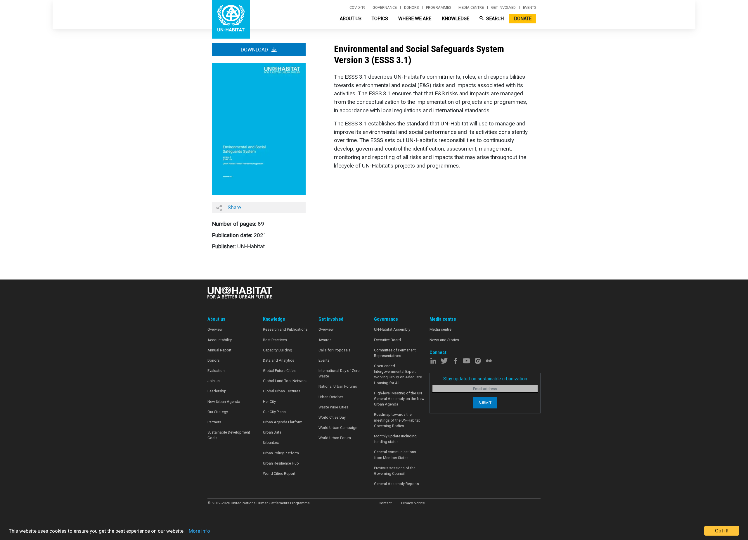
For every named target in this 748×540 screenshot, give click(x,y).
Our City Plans (274, 412)
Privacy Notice (413, 503)
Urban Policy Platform (281, 453)
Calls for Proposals (334, 350)
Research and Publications (285, 329)
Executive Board (387, 340)
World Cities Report (279, 473)
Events (529, 7)
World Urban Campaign (337, 427)
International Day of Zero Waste (339, 373)
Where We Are (414, 18)
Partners (214, 422)
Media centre (471, 7)
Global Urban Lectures (281, 391)
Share (233, 207)
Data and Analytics (278, 360)
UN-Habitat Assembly (392, 329)
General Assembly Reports (396, 484)
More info (199, 531)
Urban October (330, 397)
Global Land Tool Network (285, 381)
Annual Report (219, 350)
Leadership (216, 391)
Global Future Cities (279, 370)
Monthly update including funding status (395, 439)
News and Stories (444, 340)
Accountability (219, 340)
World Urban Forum (334, 438)
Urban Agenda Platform (282, 422)
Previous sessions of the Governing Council (394, 471)
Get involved (503, 7)
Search (494, 18)
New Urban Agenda (223, 401)
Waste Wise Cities (333, 407)
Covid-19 (357, 7)
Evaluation (216, 370)
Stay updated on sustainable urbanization (485, 379)
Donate (522, 18)
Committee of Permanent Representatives (395, 353)
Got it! (721, 531)
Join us (213, 381)
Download (255, 50)
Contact (385, 503)
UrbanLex (271, 442)
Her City (269, 401)
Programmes (438, 7)
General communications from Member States (395, 455)
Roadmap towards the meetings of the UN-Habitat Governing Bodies (397, 420)
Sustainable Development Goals (228, 435)
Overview (215, 329)
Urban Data (272, 432)
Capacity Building (277, 350)
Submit (485, 403)
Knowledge (455, 18)
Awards (325, 340)
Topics (380, 18)
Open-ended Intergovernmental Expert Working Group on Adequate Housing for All (398, 374)
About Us (350, 18)
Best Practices (275, 340)
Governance (385, 7)
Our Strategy (217, 412)
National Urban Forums (337, 386)
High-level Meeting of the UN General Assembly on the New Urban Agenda (399, 398)
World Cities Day (332, 417)
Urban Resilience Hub (281, 463)
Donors (411, 7)
